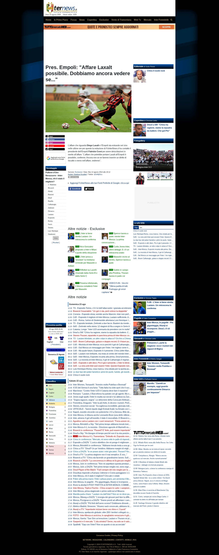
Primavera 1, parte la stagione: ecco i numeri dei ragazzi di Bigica (160, 346)
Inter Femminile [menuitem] (161, 20)
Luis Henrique (53, 231)
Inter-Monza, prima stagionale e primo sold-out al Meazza (98, 491)
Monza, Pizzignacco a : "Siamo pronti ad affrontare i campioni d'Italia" (107, 500)
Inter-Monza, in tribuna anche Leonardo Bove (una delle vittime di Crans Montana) (109, 415)
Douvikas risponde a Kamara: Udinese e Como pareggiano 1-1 (101, 473)
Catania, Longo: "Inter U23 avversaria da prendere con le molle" (101, 329)
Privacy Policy (117, 535)
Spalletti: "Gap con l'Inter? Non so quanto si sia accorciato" (99, 524)
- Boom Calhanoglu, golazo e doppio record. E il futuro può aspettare (106, 341)
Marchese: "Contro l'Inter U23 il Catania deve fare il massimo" (100, 391)
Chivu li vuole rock (81, 375)
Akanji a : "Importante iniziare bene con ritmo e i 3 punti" (99, 509)
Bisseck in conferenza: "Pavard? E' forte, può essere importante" (102, 430)
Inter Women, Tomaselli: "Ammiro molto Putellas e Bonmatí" (99, 385)
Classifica (51, 381)
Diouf (50, 198)
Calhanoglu (52, 204)
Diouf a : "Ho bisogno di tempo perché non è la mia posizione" (102, 433)
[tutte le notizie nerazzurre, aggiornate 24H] (61, 7)
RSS (134, 540)
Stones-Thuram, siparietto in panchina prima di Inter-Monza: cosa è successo (107, 335)
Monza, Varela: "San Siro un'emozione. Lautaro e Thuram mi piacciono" (105, 518)
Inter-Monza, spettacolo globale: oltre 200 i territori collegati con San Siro (105, 512)
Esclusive (78, 172)
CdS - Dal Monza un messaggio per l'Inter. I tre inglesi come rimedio (158, 255)
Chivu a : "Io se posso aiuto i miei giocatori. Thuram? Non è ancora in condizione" (112, 451)
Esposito (51, 218)
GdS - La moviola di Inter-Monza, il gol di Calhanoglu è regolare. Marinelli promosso (164, 252)
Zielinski (51, 208)
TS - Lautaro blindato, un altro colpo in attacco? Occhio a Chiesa (157, 246)
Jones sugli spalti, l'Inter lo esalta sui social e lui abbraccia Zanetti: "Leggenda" (108, 397)
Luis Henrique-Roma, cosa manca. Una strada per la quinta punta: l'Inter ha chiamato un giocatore (117, 369)
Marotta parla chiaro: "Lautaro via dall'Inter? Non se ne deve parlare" (103, 494)
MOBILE (128, 540)
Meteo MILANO (55, 350)
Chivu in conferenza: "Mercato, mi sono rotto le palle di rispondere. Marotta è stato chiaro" (113, 439)
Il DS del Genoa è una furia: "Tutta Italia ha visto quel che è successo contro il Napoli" (111, 388)
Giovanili (138, 338)
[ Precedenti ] (56, 344)
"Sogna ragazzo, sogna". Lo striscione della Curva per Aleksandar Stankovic (107, 400)
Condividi (76, 189)
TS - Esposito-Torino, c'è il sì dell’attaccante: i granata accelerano (102, 308)
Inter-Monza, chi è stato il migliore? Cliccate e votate (96, 476)
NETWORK (87, 540)
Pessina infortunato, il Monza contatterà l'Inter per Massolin (86, 286)
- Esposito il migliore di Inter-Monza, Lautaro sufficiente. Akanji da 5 (105, 317)
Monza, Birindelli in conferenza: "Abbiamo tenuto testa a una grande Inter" (106, 445)
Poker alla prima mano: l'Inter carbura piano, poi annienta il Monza (102, 479)
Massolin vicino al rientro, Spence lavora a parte (119, 260)
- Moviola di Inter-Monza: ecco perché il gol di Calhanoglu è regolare (106, 345)
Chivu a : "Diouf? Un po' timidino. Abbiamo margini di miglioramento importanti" (110, 448)
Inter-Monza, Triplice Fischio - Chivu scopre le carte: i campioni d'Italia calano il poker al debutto (116, 488)
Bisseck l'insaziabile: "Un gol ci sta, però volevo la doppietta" (100, 311)
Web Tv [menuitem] (137, 20)
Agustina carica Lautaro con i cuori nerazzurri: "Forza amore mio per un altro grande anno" (113, 421)
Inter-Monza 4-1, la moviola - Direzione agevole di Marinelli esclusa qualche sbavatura (111, 427)
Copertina (139, 120)
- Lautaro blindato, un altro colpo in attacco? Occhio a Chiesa (102, 338)
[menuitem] (171, 20)
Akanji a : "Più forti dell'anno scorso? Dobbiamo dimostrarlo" (103, 503)
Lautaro (50, 214)
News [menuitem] (82, 20)
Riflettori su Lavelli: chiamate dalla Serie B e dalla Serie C (86, 273)
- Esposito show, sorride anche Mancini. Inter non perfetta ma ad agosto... (109, 314)
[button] (56, 238)
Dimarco (51, 211)
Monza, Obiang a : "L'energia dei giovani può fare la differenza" (104, 497)
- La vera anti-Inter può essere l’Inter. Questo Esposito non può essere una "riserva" (112, 366)
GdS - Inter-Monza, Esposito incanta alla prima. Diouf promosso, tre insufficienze (163, 249)
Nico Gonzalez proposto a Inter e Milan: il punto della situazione (86, 250)
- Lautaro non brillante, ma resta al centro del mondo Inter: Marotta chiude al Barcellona (114, 354)
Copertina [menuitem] (92, 20)
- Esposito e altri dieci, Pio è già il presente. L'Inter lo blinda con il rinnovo (108, 363)
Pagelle (137, 318)
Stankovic (51, 234)
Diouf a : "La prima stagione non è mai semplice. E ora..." (100, 455)
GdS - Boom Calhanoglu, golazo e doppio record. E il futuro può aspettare (160, 258)
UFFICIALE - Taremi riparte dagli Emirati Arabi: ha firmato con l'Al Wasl (104, 409)
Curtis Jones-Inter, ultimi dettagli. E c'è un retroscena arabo (119, 250)
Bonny (50, 221)
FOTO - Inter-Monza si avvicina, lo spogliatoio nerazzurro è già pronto (104, 515)
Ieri (141, 227)
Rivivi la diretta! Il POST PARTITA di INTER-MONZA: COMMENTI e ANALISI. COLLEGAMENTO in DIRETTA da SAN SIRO (128, 485)
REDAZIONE (97, 540)
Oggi (136, 227)
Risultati (56, 243)
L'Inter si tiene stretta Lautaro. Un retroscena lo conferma (85, 236)
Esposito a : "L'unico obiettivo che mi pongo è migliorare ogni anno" (106, 442)
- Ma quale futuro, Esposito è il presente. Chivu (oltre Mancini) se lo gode (108, 351)
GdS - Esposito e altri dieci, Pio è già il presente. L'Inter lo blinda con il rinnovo (162, 243)
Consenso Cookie (103, 535)
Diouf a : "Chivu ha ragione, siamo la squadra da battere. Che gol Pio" (106, 332)
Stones (50, 228)
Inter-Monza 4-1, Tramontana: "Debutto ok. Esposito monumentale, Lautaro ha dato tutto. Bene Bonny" (122, 436)
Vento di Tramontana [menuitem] (121, 20)
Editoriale (138, 66)
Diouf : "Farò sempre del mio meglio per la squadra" (105, 470)
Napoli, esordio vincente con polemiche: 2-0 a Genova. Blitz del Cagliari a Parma (109, 412)
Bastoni (51, 195)
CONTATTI (120, 540)
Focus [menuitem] (74, 20)
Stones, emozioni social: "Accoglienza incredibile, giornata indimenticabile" (107, 406)
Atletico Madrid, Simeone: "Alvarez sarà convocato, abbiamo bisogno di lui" (106, 506)
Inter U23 (138, 379)
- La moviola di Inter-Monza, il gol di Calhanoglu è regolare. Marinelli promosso (110, 360)
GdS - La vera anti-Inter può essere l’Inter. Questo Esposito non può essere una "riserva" (166, 237)
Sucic (50, 224)
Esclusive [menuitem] (104, 20)
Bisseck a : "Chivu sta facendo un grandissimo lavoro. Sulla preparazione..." (108, 458)
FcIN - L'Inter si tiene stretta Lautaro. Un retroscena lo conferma (160, 305)
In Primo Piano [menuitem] (61, 20)
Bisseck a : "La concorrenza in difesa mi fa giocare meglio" (102, 461)
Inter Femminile (141, 359)
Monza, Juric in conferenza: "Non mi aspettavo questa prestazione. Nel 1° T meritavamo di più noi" (117, 464)
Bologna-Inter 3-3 (143, 167)
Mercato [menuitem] (147, 20)
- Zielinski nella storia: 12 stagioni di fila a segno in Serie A (101, 326)
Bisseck (51, 188)
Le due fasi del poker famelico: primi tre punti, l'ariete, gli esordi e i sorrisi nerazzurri (110, 372)
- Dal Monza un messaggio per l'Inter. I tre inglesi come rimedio (103, 348)
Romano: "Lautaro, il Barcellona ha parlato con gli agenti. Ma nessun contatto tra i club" (112, 394)
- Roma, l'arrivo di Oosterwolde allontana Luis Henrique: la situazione (106, 320)
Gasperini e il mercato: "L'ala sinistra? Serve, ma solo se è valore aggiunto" (106, 521)
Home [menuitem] (48, 20)
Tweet (90, 189)
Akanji (50, 191)
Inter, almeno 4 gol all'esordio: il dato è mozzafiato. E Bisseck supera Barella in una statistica (114, 418)
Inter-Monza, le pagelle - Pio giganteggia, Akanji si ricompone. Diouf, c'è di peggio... (110, 482)
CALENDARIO (109, 540)
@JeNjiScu (98, 174)
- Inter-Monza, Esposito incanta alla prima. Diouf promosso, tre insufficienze (109, 357)
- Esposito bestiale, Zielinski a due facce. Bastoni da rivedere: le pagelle (107, 323)
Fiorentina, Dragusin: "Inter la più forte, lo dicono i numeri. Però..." (102, 403)
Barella (50, 201)
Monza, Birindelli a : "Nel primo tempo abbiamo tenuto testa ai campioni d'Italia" (110, 424)
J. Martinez (52, 185)
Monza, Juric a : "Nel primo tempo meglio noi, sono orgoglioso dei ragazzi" (109, 467)
